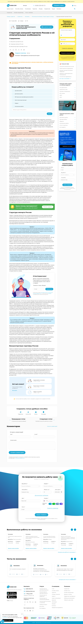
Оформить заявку (59, 5)
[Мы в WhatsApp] (33, 602)
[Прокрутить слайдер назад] (72, 530)
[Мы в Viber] (30, 602)
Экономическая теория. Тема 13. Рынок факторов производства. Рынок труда (65, 569)
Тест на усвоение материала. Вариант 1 (18, 569)
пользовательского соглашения (46, 292)
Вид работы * (63, 172)
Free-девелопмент (63, 87)
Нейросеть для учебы (68, 600)
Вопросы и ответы (68, 594)
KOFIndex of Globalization (65, 91)
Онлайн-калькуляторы (18, 12)
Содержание (4, 23)
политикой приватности (19, 458)
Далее (49, 113)
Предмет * (46, 483)
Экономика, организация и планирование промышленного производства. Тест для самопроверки (41, 570)
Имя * (11, 434)
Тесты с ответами (29, 12)
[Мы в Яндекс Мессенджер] (25, 605)
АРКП (61, 97)
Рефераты (62, 121)
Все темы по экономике (64, 78)
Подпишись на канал (67, 146)
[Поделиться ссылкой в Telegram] (19, 50)
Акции (53, 9)
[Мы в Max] (35, 602)
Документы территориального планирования (66, 74)
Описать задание (47, 207)
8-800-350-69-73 (29, 589)
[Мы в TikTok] (33, 611)
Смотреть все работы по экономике (66, 552)
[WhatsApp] (53, 504)
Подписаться (49, 289)
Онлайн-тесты (67, 590)
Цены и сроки (10, 9)
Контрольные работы (64, 123)
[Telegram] (50, 504)
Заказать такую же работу (13, 548)
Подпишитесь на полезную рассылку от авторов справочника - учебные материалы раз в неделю (32, 63)
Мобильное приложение (69, 598)
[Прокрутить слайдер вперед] (75, 530)
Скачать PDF (28, 414)
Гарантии (35, 9)
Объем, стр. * (47, 489)
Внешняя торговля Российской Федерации (66, 71)
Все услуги (14, 390)
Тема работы (63, 177)
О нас (53, 588)
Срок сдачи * (58, 489)
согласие (49, 293)
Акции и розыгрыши (56, 598)
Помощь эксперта (43, 604)
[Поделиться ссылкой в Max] (24, 50)
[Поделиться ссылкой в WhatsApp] (13, 50)
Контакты (59, 9)
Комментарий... (13, 440)
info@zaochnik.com (30, 591)
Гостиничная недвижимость (65, 76)
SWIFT (61, 95)
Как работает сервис (47, 27)
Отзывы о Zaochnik (56, 594)
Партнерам (54, 601)
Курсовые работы (63, 119)
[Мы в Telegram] (25, 602)
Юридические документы (57, 607)
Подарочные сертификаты (69, 596)
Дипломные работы (64, 117)
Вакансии (54, 600)
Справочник (47, 9)
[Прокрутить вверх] (80, 618)
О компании (28, 9)
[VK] (57, 504)
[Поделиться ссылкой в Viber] (16, 50)
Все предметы (63, 127)
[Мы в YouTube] (30, 611)
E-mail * (36, 434)
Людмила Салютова (22, 53)
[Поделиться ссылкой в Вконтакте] (21, 50)
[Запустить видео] (67, 105)
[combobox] (32, 109)
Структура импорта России (17, 44)
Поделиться (20, 414)
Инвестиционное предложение (66, 68)
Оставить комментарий (17, 452)
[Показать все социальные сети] (4, 32)
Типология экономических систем (67, 66)
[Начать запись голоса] (61, 35)
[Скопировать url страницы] (10, 50)
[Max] (61, 504)
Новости (53, 596)
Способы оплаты (19, 9)
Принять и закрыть (8, 620)
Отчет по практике (64, 125)
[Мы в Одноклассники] (27, 611)
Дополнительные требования (41, 495)
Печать (35, 414)
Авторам (25, 5)
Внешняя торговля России (17, 41)
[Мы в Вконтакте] (27, 602)
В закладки (43, 414)
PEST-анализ (62, 93)
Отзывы (40, 9)
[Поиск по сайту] (75, 9)
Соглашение (5, 617)
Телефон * (46, 498)
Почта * (62, 167)
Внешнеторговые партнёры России (19, 46)
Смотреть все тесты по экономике (67, 579)
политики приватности (37, 293)
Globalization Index (63, 89)
